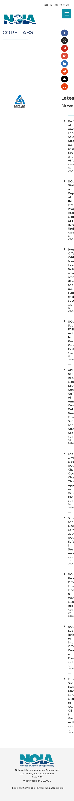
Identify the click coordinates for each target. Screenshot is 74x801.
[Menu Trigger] (66, 13)
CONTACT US (61, 5)
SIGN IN (48, 5)
